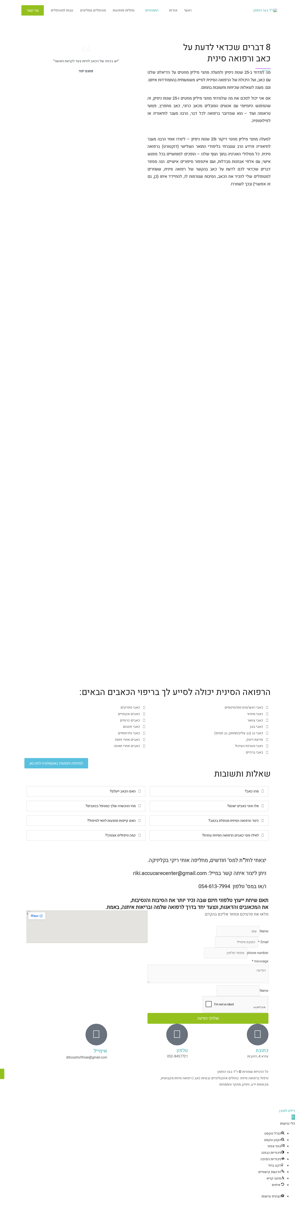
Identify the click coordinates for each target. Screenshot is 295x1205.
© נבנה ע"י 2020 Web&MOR (209, 1098)
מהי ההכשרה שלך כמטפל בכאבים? (111, 806)
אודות (173, 10)
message (260, 961)
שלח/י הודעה (208, 1018)
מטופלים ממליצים (93, 10)
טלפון (182, 1050)
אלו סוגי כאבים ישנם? (243, 806)
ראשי (188, 10)
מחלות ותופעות (123, 10)
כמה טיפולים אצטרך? (120, 835)
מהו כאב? (252, 791)
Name (264, 931)
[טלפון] (177, 1034)
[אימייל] (96, 1034)
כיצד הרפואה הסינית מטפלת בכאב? (233, 820)
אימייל (100, 1051)
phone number (257, 952)
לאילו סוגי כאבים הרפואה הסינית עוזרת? (230, 835)
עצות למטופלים (62, 10)
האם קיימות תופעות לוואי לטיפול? (111, 820)
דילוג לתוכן (287, 1110)
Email (263, 942)
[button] (32, 10)
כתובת (262, 1050)
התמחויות (151, 10)
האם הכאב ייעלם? (123, 791)
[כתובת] (257, 1034)
